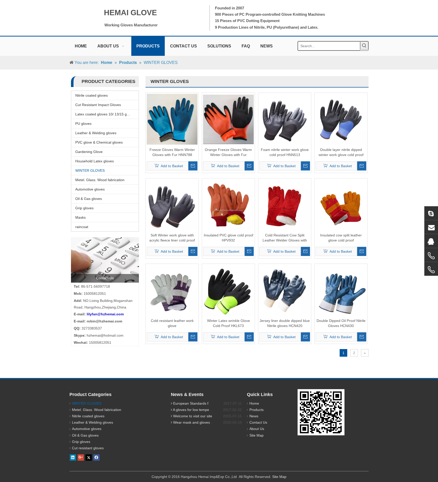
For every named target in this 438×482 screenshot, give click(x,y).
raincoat (81, 227)
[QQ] (431, 241)
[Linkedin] (73, 457)
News (253, 416)
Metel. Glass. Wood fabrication (99, 180)
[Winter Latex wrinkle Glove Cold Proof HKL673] (228, 290)
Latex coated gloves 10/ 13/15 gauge (105, 114)
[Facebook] (96, 457)
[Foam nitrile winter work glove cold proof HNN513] (284, 119)
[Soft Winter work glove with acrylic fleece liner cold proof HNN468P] (172, 204)
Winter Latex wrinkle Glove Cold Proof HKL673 (228, 323)
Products (256, 410)
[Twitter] (88, 457)
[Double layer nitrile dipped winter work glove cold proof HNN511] (341, 119)
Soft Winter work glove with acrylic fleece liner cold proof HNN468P (172, 238)
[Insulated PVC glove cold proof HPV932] (228, 204)
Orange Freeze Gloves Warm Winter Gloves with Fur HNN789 (228, 152)
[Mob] (431, 269)
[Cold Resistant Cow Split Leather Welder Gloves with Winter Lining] (284, 204)
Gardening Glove (89, 152)
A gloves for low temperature (196, 410)
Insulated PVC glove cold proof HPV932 (228, 237)
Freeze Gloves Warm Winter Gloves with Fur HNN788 (172, 152)
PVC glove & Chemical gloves (99, 142)
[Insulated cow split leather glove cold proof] (341, 204)
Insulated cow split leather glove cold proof (341, 237)
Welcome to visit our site (192, 416)
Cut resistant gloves (88, 448)
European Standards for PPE (196, 403)
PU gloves (83, 124)
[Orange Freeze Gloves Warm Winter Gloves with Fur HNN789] (228, 119)
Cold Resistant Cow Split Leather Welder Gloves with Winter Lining (285, 238)
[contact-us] (105, 259)
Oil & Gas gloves (88, 199)
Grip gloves (84, 208)
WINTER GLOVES (90, 170)
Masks (80, 217)
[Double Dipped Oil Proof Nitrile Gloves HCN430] (341, 290)
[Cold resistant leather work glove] (172, 290)
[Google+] (81, 457)
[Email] (431, 227)
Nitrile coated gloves (91, 95)
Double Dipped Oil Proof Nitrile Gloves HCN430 (341, 323)
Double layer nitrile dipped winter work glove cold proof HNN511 (341, 152)
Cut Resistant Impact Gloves (98, 105)
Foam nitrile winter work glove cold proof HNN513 (285, 152)
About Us (256, 429)
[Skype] (431, 213)
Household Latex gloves (94, 161)
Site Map (256, 435)
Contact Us (258, 422)
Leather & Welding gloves (95, 133)
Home (254, 403)
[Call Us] (431, 255)
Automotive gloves (90, 189)
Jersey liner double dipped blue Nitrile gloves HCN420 (285, 323)
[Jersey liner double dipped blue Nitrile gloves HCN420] (284, 290)
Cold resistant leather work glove (172, 323)
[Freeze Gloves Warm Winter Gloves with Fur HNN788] (172, 119)
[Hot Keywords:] (364, 45)
